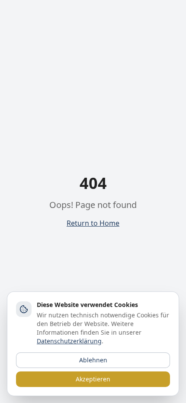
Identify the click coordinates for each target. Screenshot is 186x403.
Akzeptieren (93, 379)
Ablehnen (93, 360)
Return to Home (93, 223)
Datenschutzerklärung (69, 341)
